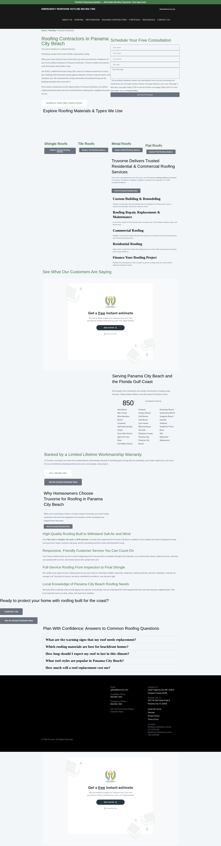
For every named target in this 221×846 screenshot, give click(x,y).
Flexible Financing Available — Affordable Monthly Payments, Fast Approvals (110, 2)
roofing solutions (162, 178)
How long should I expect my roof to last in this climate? (87, 654)
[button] (64, 103)
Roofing (78, 20)
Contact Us (163, 20)
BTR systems (83, 540)
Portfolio (134, 20)
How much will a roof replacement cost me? (78, 668)
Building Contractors (114, 20)
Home (44, 30)
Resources (149, 20)
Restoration (93, 20)
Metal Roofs (121, 144)
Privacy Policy (132, 91)
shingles (61, 540)
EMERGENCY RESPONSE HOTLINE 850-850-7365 (68, 9)
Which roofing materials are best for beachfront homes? (87, 647)
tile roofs (70, 540)
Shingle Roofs (55, 144)
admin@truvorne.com (167, 9)
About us (67, 20)
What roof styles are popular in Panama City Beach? (85, 661)
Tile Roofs (86, 144)
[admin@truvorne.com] (157, 9)
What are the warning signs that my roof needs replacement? (91, 640)
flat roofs (51, 540)
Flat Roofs (153, 145)
